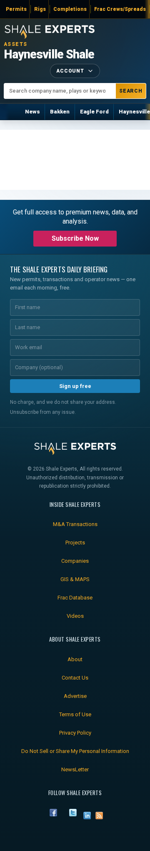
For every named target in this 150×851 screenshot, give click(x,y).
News (32, 111)
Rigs (40, 9)
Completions (70, 9)
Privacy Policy (75, 733)
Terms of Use (75, 714)
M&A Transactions (75, 524)
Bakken (59, 111)
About (75, 659)
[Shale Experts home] (49, 30)
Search (131, 91)
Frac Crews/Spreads (120, 9)
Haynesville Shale (49, 54)
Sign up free (75, 386)
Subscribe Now (75, 238)
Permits (16, 9)
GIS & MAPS (75, 579)
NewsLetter (75, 769)
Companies (75, 561)
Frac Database (75, 597)
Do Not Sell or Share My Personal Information (75, 751)
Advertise (75, 696)
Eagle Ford (94, 111)
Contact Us (75, 678)
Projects (75, 542)
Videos (75, 616)
